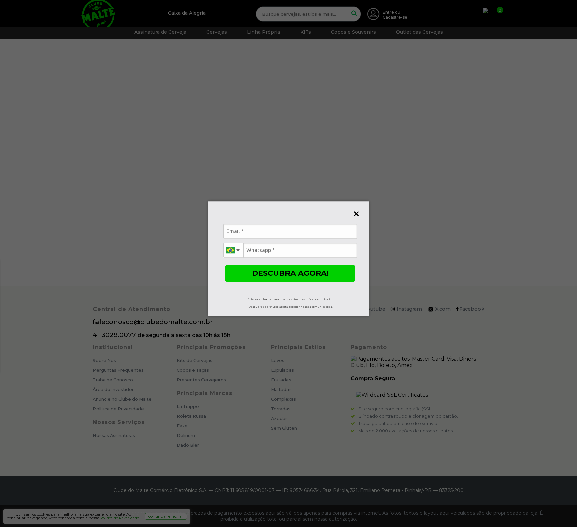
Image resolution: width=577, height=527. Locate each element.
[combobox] (233, 250)
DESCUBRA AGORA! (290, 273)
